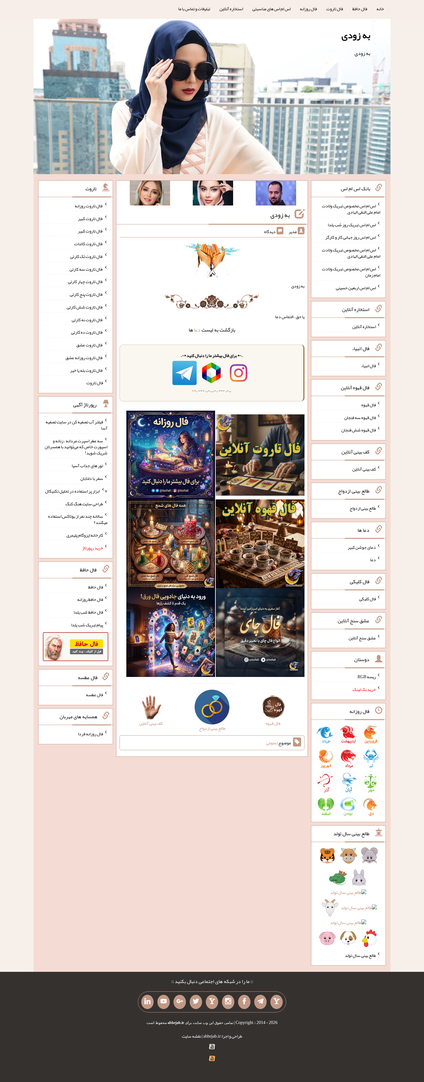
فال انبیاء (368, 365)
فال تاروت (334, 8)
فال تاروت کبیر (90, 218)
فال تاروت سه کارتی (86, 268)
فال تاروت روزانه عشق (84, 357)
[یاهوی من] (276, 1002)
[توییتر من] (196, 1002)
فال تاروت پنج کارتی (86, 294)
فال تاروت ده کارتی (87, 332)
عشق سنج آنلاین (362, 637)
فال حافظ (359, 8)
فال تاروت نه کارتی (87, 319)
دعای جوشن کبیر (362, 547)
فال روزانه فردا (90, 733)
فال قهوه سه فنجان (360, 417)
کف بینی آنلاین (364, 469)
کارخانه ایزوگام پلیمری (84, 535)
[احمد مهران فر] (276, 194)
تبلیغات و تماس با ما (194, 8)
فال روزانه (308, 8)
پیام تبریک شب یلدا (87, 624)
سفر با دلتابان (91, 478)
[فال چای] (260, 633)
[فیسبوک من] (244, 1002)
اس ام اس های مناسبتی (271, 8)
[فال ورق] (170, 633)
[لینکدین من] (147, 1002)
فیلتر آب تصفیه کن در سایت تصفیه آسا (76, 424)
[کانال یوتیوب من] (163, 1002)
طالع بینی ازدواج (363, 508)
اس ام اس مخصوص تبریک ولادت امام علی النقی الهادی (351, 208)
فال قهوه (368, 404)
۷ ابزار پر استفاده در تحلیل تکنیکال (76, 491)
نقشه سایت (191, 1036)
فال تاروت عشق (89, 344)
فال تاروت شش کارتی (85, 307)
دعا (197, 330)
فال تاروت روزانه (89, 205)
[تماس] (212, 1002)
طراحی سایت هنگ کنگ (84, 503)
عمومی (271, 742)
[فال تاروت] (260, 456)
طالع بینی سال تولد (360, 955)
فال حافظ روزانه (90, 599)
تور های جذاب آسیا (87, 465)
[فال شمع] (170, 545)
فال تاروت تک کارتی (86, 256)
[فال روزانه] (170, 456)
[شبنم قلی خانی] (150, 194)
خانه (380, 8)
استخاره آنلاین (231, 8)
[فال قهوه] (260, 545)
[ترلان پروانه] (213, 194)
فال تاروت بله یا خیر (86, 370)
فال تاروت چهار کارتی (85, 281)
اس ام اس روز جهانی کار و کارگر (350, 237)
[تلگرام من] (260, 1002)
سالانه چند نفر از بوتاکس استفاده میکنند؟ (77, 519)
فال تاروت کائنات (88, 243)
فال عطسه (94, 694)
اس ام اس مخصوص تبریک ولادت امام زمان (351, 271)
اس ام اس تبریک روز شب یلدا (352, 224)
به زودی (355, 35)
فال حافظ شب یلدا (88, 612)
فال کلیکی (367, 598)
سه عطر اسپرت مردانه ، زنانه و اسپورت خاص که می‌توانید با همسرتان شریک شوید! (76, 446)
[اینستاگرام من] (228, 1002)
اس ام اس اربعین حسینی (356, 287)
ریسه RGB (367, 676)
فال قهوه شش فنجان (358, 430)
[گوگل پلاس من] (180, 1002)
